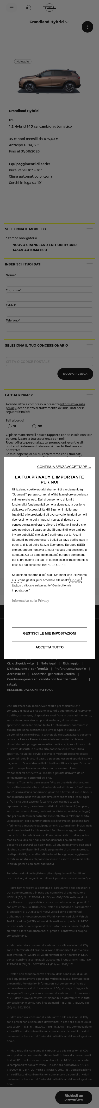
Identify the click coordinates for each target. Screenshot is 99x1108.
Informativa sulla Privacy (30, 600)
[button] (64, 466)
